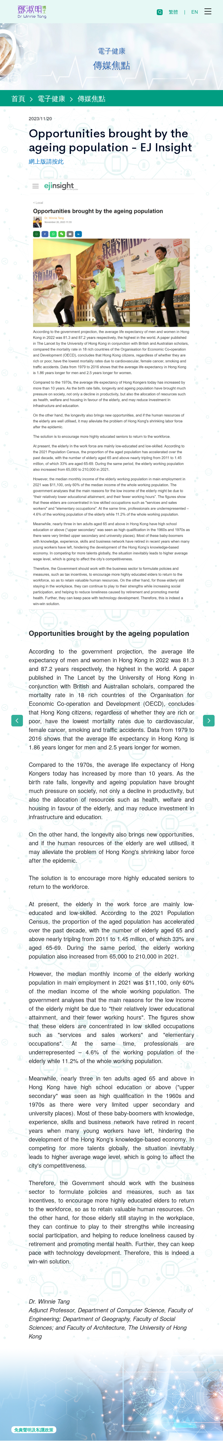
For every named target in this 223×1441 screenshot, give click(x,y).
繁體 (173, 11)
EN (194, 11)
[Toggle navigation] (208, 11)
